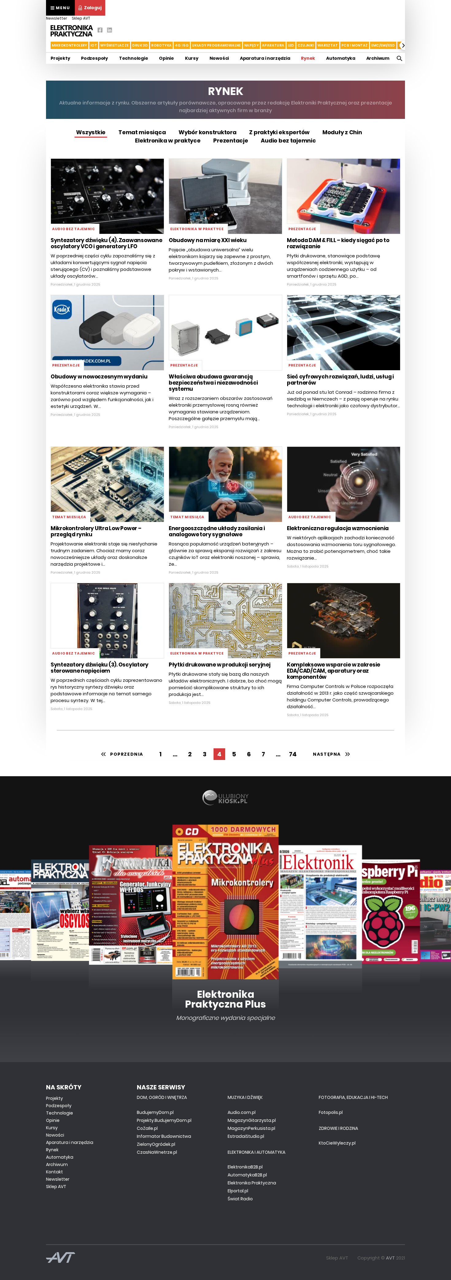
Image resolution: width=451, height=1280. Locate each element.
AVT (390, 1258)
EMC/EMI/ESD (383, 45)
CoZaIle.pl (147, 1128)
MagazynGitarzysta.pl (252, 1120)
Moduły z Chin (342, 132)
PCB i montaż (354, 45)
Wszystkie (91, 132)
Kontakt (54, 1172)
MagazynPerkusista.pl (251, 1128)
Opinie (166, 58)
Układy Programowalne (216, 45)
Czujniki (306, 45)
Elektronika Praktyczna (252, 1183)
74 (293, 754)
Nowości (219, 58)
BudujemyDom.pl (155, 1112)
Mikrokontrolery (69, 45)
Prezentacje (230, 140)
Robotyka (161, 45)
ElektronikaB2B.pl (245, 1167)
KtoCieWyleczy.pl (337, 1143)
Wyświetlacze (114, 45)
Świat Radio (240, 1199)
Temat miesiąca (142, 132)
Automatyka (340, 58)
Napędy (251, 45)
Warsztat (328, 45)
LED (291, 45)
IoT (94, 45)
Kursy (192, 58)
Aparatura (273, 45)
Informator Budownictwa (164, 1136)
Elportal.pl (238, 1191)
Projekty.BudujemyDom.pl (164, 1120)
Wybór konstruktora (207, 132)
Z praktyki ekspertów (279, 132)
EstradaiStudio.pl (246, 1136)
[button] (46, 45)
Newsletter (56, 18)
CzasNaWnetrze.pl (157, 1152)
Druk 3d (140, 45)
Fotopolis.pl (331, 1112)
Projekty (60, 58)
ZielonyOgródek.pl (156, 1144)
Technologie (133, 58)
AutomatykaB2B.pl (247, 1175)
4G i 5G (182, 45)
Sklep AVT (81, 18)
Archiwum (377, 58)
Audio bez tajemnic (288, 140)
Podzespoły (94, 58)
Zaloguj (93, 8)
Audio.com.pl (242, 1112)
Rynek (308, 58)
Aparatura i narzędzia (265, 58)
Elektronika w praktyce (167, 140)
